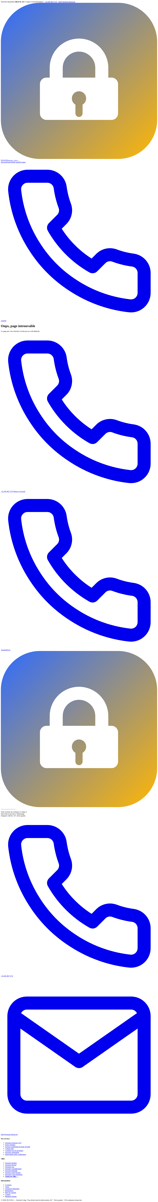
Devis (8, 650)
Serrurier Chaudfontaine (13, 1169)
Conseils (17, 162)
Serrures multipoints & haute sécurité (17, 1147)
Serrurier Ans (9, 1167)
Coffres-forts (9, 1149)
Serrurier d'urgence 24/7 (13, 1143)
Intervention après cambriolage (15, 1154)
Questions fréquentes (12, 1189)
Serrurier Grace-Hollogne (13, 1174)
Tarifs (13, 162)
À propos (8, 1185)
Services (4, 162)
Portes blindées (10, 1145)
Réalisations (9, 1191)
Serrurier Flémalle (11, 1171)
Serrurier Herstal (10, 1165)
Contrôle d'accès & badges (14, 1151)
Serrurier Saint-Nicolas (13, 1173)
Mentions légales (11, 1196)
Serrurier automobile (12, 1152)
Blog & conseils (10, 1193)
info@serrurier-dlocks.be (66, 2)
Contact (23, 162)
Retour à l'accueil (19, 491)
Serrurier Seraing (11, 1163)
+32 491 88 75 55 (51, 2)
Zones (9, 162)
